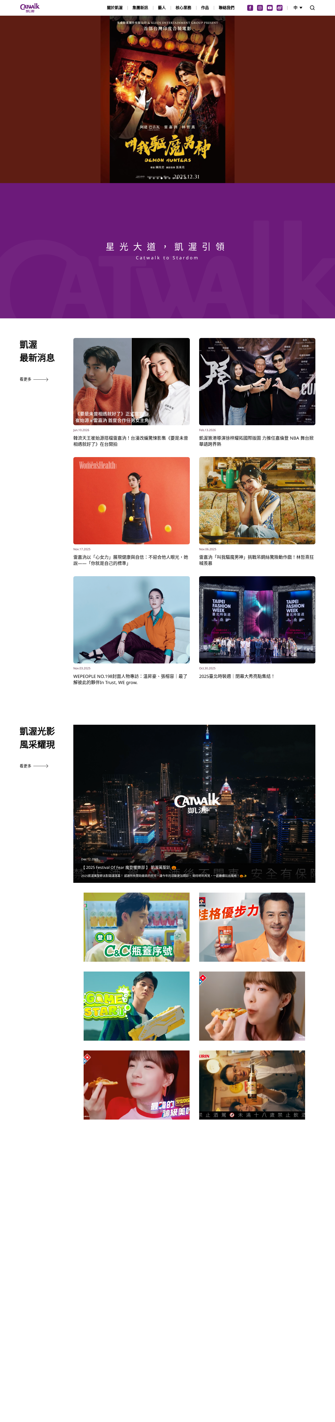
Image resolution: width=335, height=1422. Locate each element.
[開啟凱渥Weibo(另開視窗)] (280, 8)
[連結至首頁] (30, 8)
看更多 (25, 379)
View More (137, 938)
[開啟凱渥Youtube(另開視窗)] (270, 8)
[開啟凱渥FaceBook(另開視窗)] (250, 8)
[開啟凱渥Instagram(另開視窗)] (260, 8)
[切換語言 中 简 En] (298, 7)
